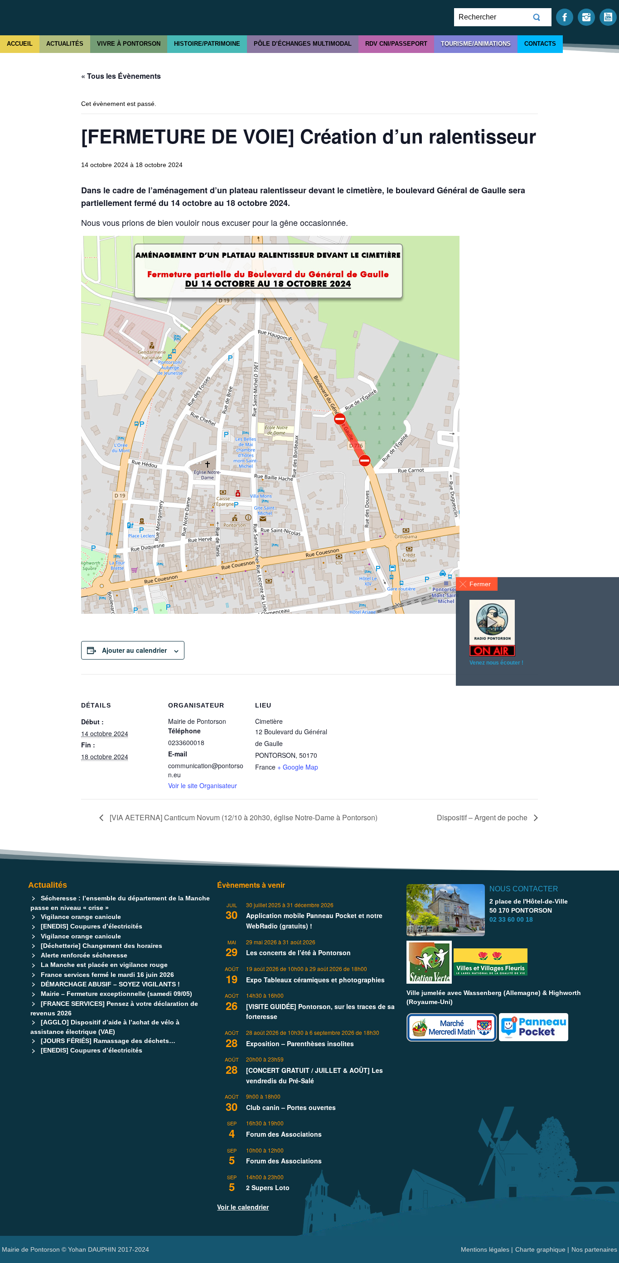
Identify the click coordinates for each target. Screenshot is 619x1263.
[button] (477, 584)
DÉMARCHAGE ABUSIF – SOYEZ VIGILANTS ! (110, 984)
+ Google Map (297, 766)
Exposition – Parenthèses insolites (300, 1043)
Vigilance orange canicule (81, 916)
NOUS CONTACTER (523, 889)
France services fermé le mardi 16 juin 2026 (107, 974)
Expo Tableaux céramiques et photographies (315, 979)
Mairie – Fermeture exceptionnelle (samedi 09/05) (116, 993)
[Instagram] (586, 16)
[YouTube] (608, 16)
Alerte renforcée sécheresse (84, 955)
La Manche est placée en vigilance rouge (104, 964)
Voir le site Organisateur (202, 785)
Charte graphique (540, 1249)
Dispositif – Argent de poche (483, 817)
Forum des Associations (284, 1134)
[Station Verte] (429, 962)
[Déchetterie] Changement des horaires (101, 945)
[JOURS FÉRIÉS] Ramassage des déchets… (108, 1040)
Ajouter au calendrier (134, 650)
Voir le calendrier (243, 1206)
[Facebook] (564, 16)
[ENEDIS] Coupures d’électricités (91, 926)
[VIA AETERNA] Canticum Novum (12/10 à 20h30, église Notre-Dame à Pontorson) (242, 817)
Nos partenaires (594, 1249)
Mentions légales (486, 1249)
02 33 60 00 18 (511, 919)
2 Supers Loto (268, 1187)
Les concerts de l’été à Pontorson (298, 952)
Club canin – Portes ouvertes (291, 1107)
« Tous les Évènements (121, 76)
